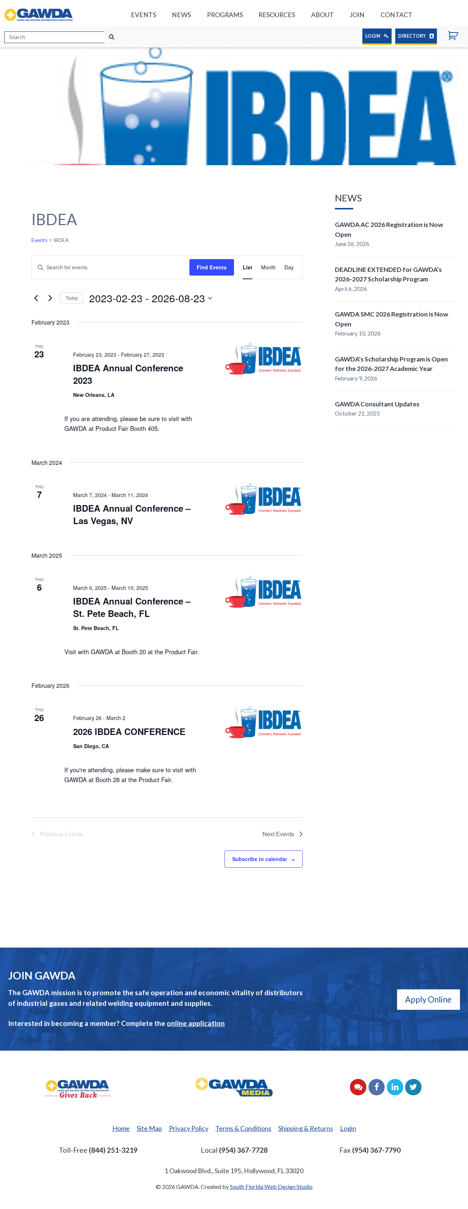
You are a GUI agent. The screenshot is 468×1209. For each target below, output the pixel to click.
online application (196, 1023)
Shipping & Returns (305, 1128)
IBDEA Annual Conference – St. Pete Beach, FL (131, 607)
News (181, 15)
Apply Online (428, 999)
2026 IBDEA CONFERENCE (129, 731)
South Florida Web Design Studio (271, 1186)
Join (357, 15)
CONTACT (396, 15)
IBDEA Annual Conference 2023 (128, 373)
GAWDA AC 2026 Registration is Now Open (389, 229)
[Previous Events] (35, 298)
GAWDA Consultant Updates (377, 404)
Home (121, 1128)
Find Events (212, 267)
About (322, 15)
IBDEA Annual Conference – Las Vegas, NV (131, 514)
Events (143, 15)
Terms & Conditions (243, 1128)
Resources (276, 15)
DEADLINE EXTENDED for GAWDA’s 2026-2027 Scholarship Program (388, 274)
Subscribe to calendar (259, 859)
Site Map (149, 1128)
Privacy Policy (188, 1128)
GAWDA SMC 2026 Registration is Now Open (391, 318)
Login (373, 36)
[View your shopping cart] (456, 37)
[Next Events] (50, 298)
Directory (412, 36)
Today (72, 298)
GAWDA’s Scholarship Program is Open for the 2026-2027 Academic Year (391, 363)
